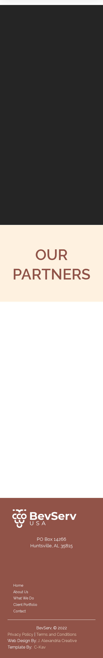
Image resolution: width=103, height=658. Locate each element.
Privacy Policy (20, 634)
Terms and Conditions (56, 634)
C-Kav (40, 647)
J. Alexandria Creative (57, 640)
